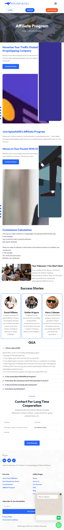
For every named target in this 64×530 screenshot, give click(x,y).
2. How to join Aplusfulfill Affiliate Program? (20, 377)
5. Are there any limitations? (15, 389)
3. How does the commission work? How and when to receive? (26, 381)
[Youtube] (9, 460)
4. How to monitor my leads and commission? (21, 385)
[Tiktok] (14, 460)
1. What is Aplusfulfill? (12, 348)
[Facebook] (4, 460)
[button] (55, 3)
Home (24, 31)
